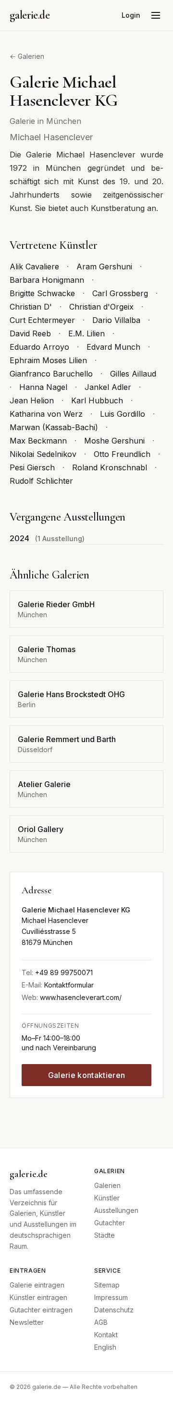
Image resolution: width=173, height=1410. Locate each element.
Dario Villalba (116, 320)
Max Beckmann (38, 440)
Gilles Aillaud (133, 373)
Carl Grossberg (120, 293)
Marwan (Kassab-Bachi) (54, 427)
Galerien (107, 1185)
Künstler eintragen (38, 1297)
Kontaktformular (69, 985)
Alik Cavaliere (34, 266)
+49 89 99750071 (64, 972)
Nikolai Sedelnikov (43, 454)
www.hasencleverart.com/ (81, 997)
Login (131, 15)
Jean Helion (32, 400)
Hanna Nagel (43, 387)
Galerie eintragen (37, 1285)
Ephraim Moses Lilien (48, 360)
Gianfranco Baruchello (51, 373)
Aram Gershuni (104, 266)
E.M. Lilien (86, 333)
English (105, 1347)
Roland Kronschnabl (109, 467)
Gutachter (109, 1223)
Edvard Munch (113, 347)
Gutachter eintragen (41, 1310)
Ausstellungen (116, 1210)
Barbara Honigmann (47, 280)
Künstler (107, 1198)
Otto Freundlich (122, 454)
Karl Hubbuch (97, 400)
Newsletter (27, 1322)
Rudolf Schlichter (41, 481)
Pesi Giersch (32, 467)
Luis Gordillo (122, 414)
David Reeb (30, 333)
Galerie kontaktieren (86, 1075)
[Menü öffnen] (155, 15)
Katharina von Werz (46, 414)
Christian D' (31, 306)
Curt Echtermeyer (42, 320)
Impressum (111, 1297)
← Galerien (27, 56)
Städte (104, 1235)
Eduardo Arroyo (39, 347)
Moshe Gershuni (114, 440)
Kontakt (106, 1335)
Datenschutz (114, 1310)
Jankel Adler (108, 387)
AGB (101, 1322)
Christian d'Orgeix (101, 306)
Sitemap (107, 1285)
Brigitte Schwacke (42, 293)
